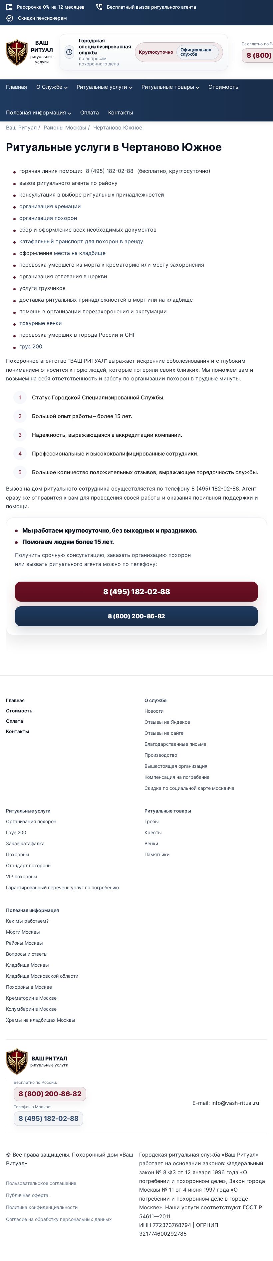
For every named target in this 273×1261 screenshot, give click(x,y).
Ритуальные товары (167, 86)
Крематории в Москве (31, 998)
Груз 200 (16, 832)
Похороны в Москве (29, 987)
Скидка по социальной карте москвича (189, 788)
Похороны (17, 854)
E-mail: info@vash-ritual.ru (225, 1102)
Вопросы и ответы (27, 954)
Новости (153, 711)
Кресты (153, 832)
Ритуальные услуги (102, 86)
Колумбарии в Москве (31, 1009)
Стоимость (223, 86)
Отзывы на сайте (163, 733)
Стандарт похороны (29, 865)
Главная (16, 86)
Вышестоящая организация (175, 766)
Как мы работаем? (27, 921)
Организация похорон (31, 821)
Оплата (89, 112)
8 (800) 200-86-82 (136, 616)
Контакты (120, 112)
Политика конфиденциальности (42, 1207)
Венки (151, 843)
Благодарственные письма (175, 744)
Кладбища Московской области (42, 976)
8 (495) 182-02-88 (48, 1119)
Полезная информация (36, 112)
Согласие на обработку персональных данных (59, 1219)
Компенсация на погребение (176, 777)
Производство (160, 755)
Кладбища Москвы (27, 965)
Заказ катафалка (25, 843)
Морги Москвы (23, 932)
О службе (155, 700)
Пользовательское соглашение (41, 1183)
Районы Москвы (24, 943)
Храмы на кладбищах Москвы (40, 1020)
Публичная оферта (27, 1195)
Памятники (156, 854)
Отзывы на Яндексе (167, 722)
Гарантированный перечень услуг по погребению (62, 887)
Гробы (151, 821)
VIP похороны (21, 876)
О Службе (49, 86)
